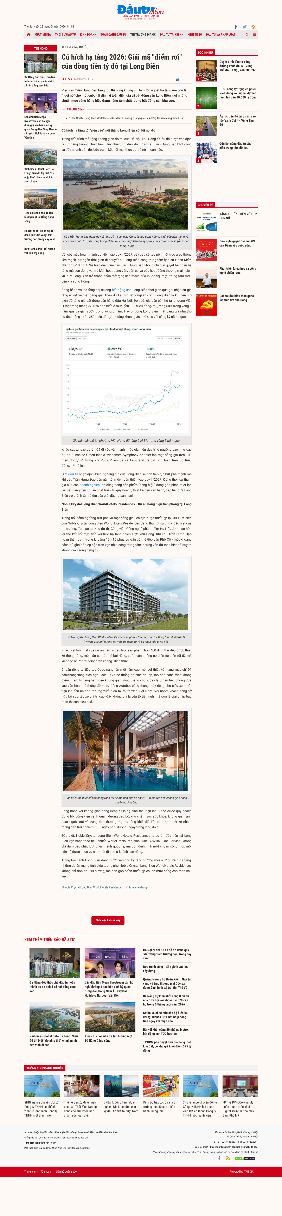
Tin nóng (40, 48)
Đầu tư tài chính (172, 34)
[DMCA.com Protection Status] (245, 1158)
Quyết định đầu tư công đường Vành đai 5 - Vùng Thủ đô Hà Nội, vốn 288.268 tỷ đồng (237, 66)
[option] (42, 1096)
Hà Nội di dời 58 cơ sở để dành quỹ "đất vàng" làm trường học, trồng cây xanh (39, 235)
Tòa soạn (45, 1171)
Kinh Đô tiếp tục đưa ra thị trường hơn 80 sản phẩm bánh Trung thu (160, 1106)
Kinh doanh (88, 34)
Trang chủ (30, 1171)
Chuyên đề (205, 205)
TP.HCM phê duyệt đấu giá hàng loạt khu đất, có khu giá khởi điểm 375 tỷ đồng (167, 1046)
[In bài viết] (178, 79)
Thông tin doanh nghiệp (44, 1068)
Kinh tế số (195, 34)
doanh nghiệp (90, 485)
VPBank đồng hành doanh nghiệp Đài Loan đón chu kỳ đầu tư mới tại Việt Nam (121, 1106)
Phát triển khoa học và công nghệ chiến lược (237, 271)
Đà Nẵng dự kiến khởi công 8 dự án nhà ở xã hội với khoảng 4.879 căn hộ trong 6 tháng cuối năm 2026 (166, 1000)
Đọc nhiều (205, 53)
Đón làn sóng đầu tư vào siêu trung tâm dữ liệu (235, 146)
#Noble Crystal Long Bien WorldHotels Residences (92, 887)
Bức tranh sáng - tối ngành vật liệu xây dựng (165, 969)
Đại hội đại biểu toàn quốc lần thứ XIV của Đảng (236, 298)
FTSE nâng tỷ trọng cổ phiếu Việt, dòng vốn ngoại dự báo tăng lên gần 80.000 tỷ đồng (238, 93)
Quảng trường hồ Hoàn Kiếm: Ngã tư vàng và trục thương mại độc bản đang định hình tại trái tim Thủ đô (167, 983)
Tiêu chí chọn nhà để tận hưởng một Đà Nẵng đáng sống (39, 217)
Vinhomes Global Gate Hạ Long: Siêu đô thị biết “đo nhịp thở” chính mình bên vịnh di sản (54, 1040)
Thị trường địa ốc (143, 34)
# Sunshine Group (137, 887)
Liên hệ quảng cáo (66, 1171)
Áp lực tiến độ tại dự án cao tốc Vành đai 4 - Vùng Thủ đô (237, 120)
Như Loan (67, 79)
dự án (143, 144)
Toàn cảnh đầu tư (113, 34)
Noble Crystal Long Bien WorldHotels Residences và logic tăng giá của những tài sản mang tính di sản (126, 118)
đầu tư (73, 474)
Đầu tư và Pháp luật (220, 34)
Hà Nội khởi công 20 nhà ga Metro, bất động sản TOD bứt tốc (166, 1032)
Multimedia (43, 34)
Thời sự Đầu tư (65, 34)
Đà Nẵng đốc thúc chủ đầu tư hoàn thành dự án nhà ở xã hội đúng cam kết (39, 81)
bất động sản (122, 290)
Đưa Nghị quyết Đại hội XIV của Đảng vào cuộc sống (237, 243)
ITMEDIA (249, 1171)
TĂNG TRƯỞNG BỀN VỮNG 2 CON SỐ (238, 216)
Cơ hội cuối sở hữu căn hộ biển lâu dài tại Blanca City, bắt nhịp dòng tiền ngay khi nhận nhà (165, 1017)
